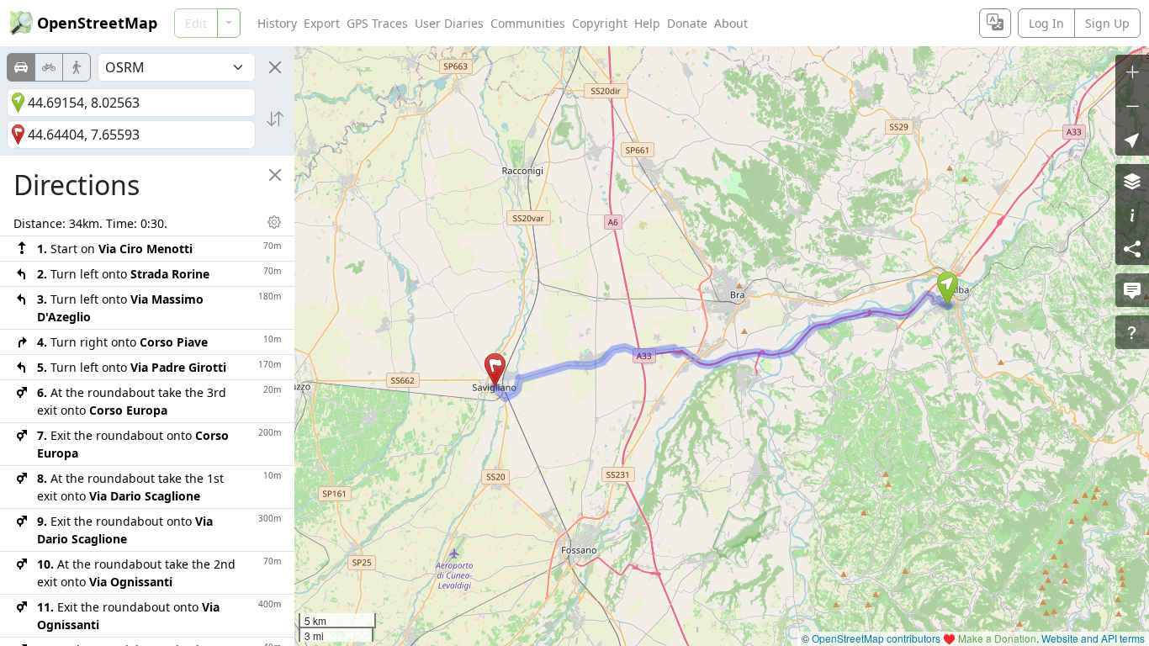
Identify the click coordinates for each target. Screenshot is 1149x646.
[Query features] (1132, 332)
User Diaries (449, 23)
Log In (1046, 23)
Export (322, 23)
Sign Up (1107, 23)
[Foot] (76, 67)
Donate (687, 23)
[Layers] (1132, 181)
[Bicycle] (48, 67)
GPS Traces (377, 23)
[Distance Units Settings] (274, 222)
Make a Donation (997, 638)
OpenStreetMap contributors (876, 638)
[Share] (1132, 248)
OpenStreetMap (97, 23)
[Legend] (1132, 214)
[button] (947, 288)
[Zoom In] (1132, 71)
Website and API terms (1093, 638)
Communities (527, 23)
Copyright (599, 23)
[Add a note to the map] (1132, 290)
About (731, 23)
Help (647, 23)
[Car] (21, 67)
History (277, 23)
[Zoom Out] (1132, 105)
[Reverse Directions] (275, 118)
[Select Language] (995, 23)
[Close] (275, 67)
